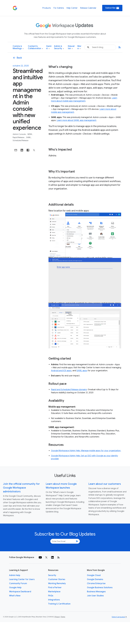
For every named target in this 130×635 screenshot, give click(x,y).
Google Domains (95, 579)
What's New (14, 595)
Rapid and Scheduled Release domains (69, 389)
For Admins (58, 8)
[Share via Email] (16, 150)
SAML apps (82, 370)
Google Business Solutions (99, 587)
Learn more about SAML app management (76, 120)
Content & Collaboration (35, 47)
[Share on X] (34, 150)
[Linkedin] (52, 557)
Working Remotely (57, 583)
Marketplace (54, 591)
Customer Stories (56, 579)
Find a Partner (55, 587)
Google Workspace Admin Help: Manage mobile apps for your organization (86, 450)
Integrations (54, 599)
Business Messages (96, 591)
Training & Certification (59, 604)
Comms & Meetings (18, 47)
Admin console (19, 134)
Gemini (48, 47)
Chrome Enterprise (96, 583)
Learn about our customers (104, 484)
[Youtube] (40, 557)
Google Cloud (94, 575)
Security (52, 575)
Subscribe (112, 8)
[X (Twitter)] (46, 557)
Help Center (72, 8)
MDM (30, 134)
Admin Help (14, 575)
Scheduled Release (20, 140)
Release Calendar (88, 8)
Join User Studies (95, 595)
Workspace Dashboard (20, 591)
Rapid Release (19, 137)
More (79, 47)
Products (46, 8)
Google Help (15, 587)
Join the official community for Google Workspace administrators (21, 487)
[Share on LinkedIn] (22, 150)
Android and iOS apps (61, 370)
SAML (28, 137)
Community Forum (18, 583)
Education (71, 47)
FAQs (50, 595)
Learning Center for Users (22, 579)
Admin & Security (59, 47)
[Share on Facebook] (28, 150)
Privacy (57, 617)
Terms (63, 617)
